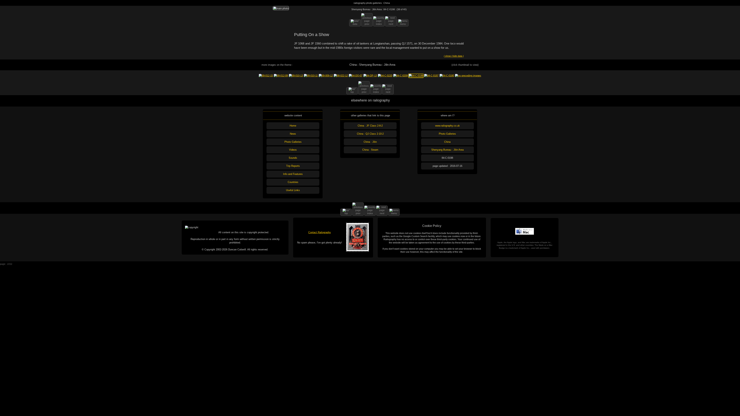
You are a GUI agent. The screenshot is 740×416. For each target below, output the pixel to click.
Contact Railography (319, 232)
